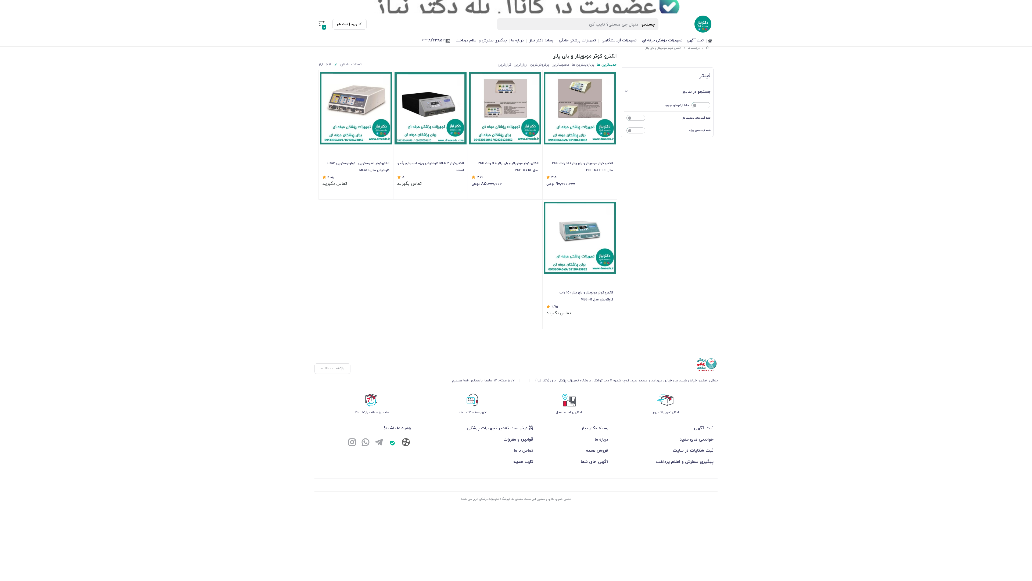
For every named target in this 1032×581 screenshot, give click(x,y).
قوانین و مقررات (518, 439)
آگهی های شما (594, 461)
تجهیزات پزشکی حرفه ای (662, 40)
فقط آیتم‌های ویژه (700, 130)
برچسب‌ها (694, 47)
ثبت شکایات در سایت (693, 450)
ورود (354, 24)
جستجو (648, 24)
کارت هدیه (523, 461)
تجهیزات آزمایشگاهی (618, 40)
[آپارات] (405, 443)
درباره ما (517, 40)
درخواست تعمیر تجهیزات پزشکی (498, 428)
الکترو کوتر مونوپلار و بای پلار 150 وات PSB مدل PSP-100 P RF (582, 166)
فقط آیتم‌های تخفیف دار (696, 117)
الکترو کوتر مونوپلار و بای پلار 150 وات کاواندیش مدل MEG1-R (586, 296)
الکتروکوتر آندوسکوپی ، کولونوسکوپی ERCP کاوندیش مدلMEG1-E (358, 166)
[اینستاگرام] (352, 443)
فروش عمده (597, 450)
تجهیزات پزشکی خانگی (577, 40)
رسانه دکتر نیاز (541, 40)
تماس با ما (523, 450)
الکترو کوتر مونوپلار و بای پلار (663, 47)
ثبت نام (342, 24)
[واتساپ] (365, 443)
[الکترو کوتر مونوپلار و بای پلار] (585, 364)
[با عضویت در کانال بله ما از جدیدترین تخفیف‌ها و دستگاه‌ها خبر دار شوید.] (516, 6)
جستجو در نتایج (696, 91)
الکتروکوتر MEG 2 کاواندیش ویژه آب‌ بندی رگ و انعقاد (430, 166)
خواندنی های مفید (697, 439)
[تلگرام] (379, 443)
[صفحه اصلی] (707, 47)
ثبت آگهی (695, 40)
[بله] (392, 443)
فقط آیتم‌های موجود (677, 105)
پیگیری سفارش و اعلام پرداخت (481, 40)
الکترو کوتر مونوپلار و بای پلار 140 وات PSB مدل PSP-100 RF (508, 166)
